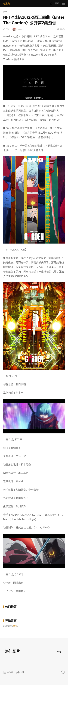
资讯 (5, 11)
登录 (57, 3)
